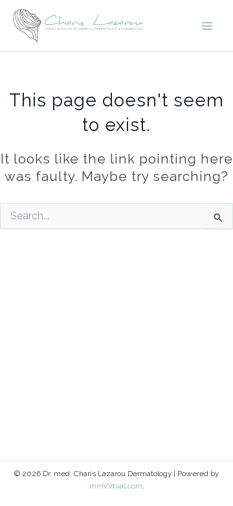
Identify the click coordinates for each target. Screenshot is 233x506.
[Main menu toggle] (207, 25)
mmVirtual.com (115, 485)
